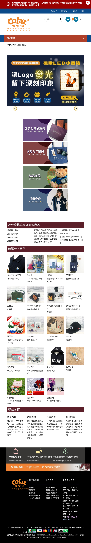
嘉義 (70, 511)
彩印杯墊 (50, 340)
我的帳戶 (54, 11)
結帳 (82, 11)
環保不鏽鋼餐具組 (73, 309)
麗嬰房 (10, 336)
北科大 (71, 501)
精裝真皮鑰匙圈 (33, 309)
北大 (64, 506)
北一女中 (65, 487)
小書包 (10, 309)
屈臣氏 (10, 306)
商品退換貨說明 (51, 493)
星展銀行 (69, 336)
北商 (64, 514)
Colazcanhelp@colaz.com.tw (62, 461)
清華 (64, 490)
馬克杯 (49, 312)
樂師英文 (10, 367)
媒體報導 (32, 490)
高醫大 (64, 511)
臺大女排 (50, 367)
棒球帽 (69, 340)
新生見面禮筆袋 (13, 371)
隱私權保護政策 (34, 495)
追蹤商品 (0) (64, 11)
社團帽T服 (51, 371)
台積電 (29, 275)
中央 (69, 495)
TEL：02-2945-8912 (33, 527)
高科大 (68, 503)
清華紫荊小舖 (72, 517)
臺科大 (64, 501)
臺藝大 (68, 498)
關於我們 (32, 487)
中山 (73, 495)
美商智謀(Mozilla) (73, 306)
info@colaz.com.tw (33, 461)
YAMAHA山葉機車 (34, 306)
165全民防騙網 (34, 498)
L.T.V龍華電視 (52, 336)
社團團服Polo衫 (13, 279)
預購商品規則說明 (52, 495)
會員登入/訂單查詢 (52, 498)
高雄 (67, 509)
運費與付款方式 (51, 490)
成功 (65, 493)
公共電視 (30, 336)
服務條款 (32, 493)
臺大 (69, 490)
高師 (75, 511)
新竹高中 (74, 487)
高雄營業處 (66, 519)
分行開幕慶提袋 (72, 279)
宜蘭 (64, 517)
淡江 (73, 506)
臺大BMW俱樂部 (14, 275)
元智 (69, 514)
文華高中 (30, 367)
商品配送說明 (50, 487)
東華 (69, 506)
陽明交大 (75, 490)
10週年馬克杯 (32, 340)
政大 (64, 495)
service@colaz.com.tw (73, 237)
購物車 (74, 11)
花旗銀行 (69, 275)
